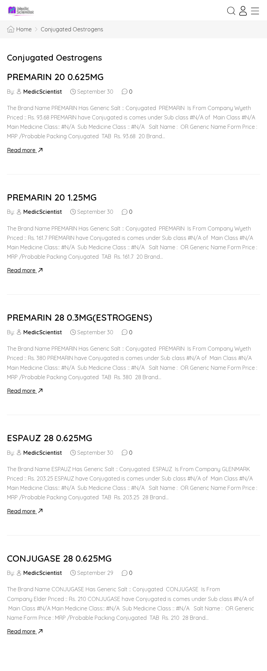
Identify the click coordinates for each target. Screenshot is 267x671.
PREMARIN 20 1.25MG (52, 197)
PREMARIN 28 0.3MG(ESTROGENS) (79, 317)
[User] (243, 11)
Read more (22, 150)
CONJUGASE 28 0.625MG (59, 558)
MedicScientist (42, 91)
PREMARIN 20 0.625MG (55, 77)
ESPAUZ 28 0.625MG (49, 438)
